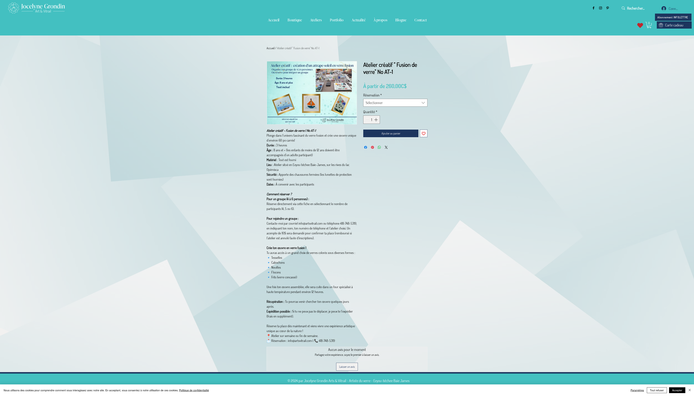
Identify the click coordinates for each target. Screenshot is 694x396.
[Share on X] (386, 147)
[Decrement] (367, 120)
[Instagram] (601, 8)
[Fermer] (689, 390)
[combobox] (395, 103)
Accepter (677, 390)
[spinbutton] (371, 120)
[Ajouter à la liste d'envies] (423, 133)
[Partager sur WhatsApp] (379, 147)
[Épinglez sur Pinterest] (372, 147)
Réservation (372, 95)
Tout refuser (657, 390)
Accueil (271, 48)
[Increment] (376, 120)
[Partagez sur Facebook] (365, 147)
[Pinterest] (608, 8)
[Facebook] (594, 8)
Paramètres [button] (637, 390)
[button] (649, 25)
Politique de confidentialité (194, 390)
